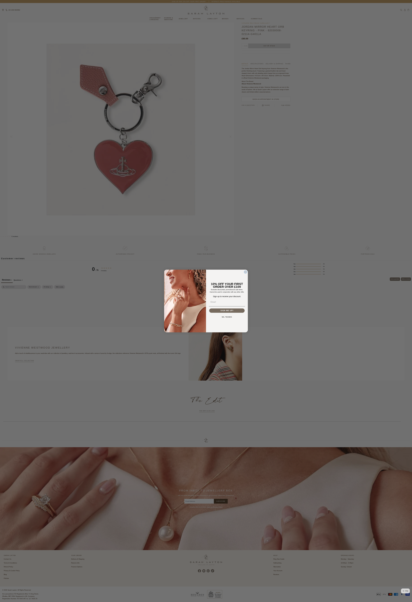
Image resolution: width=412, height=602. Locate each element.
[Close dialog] (245, 272)
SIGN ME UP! (226, 310)
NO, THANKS (227, 317)
